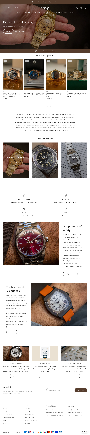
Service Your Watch (61, 12)
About (72, 12)
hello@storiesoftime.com (75, 409)
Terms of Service (29, 417)
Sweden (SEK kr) (7, 7)
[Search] (85, 8)
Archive (27, 406)
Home (18, 12)
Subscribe (81, 390)
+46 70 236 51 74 (77, 415)
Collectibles (36, 12)
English (17, 7)
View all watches (44, 107)
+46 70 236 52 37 (77, 412)
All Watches (26, 12)
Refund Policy (29, 409)
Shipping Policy (29, 414)
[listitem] (45, 2)
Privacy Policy (29, 411)
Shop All (8, 31)
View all (44, 187)
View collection (15, 162)
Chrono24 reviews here (49, 51)
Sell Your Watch (47, 12)
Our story (12, 332)
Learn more (15, 376)
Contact (45, 15)
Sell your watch (70, 274)
